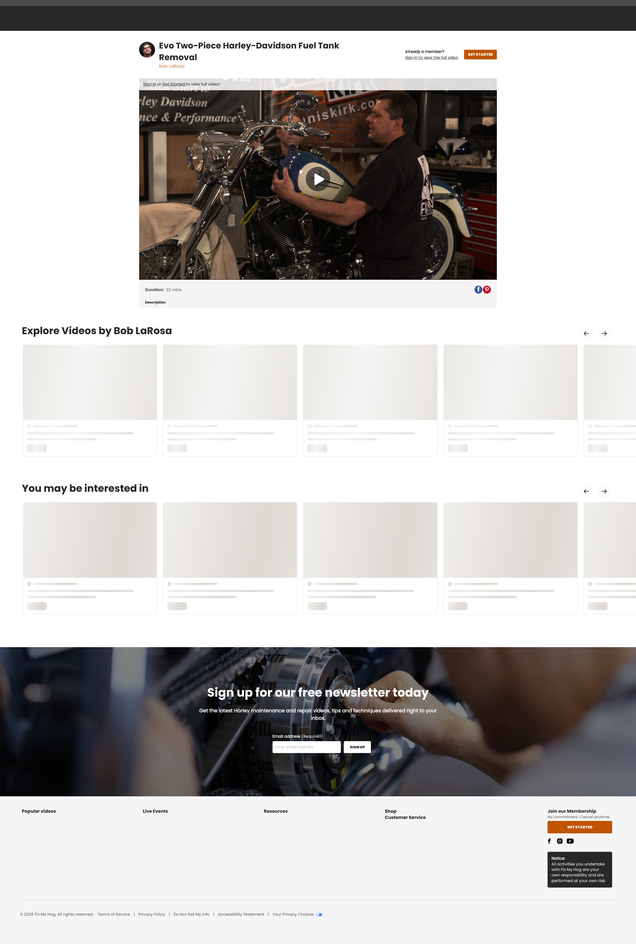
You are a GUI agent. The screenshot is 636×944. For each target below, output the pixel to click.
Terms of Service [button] (113, 914)
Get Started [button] (580, 827)
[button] (431, 55)
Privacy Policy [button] (151, 914)
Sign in (150, 84)
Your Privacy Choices (293, 914)
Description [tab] (155, 302)
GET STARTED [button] (480, 54)
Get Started (174, 84)
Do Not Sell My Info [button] (191, 914)
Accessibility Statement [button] (241, 914)
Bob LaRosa (172, 66)
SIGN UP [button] (357, 747)
